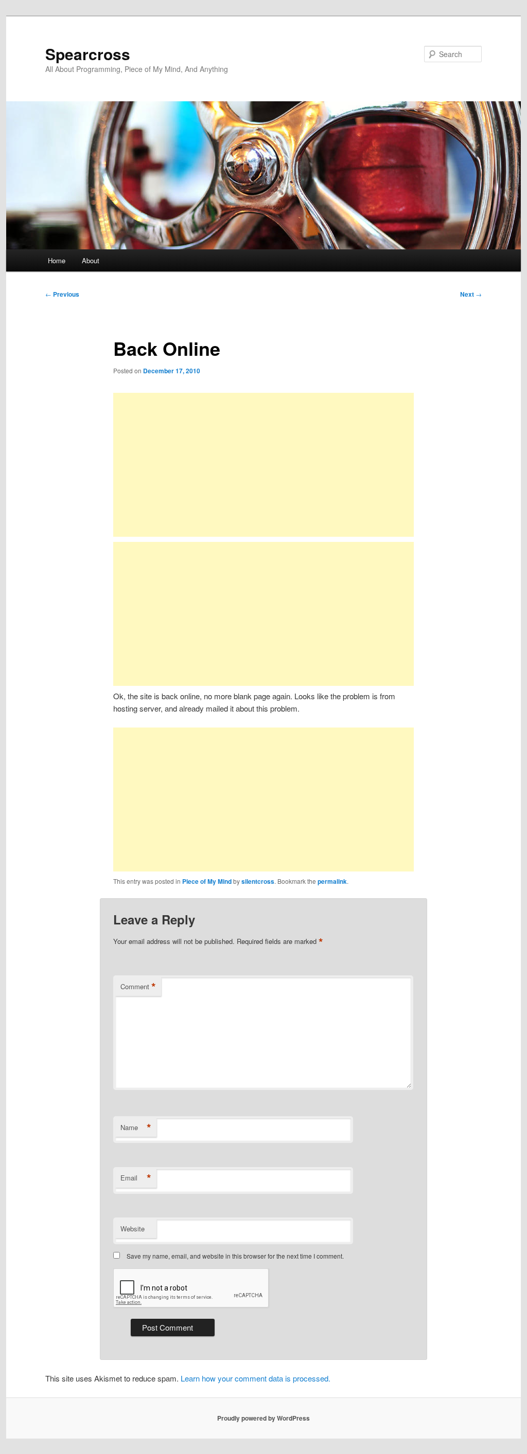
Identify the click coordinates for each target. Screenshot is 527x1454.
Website (132, 1228)
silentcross (257, 881)
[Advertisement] (263, 465)
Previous (62, 294)
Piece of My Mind (207, 881)
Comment (138, 986)
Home (56, 260)
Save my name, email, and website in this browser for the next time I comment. (235, 1255)
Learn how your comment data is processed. (255, 1378)
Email (135, 1178)
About (90, 260)
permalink (332, 881)
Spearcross (87, 54)
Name (135, 1127)
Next (471, 294)
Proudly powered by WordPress (263, 1418)
